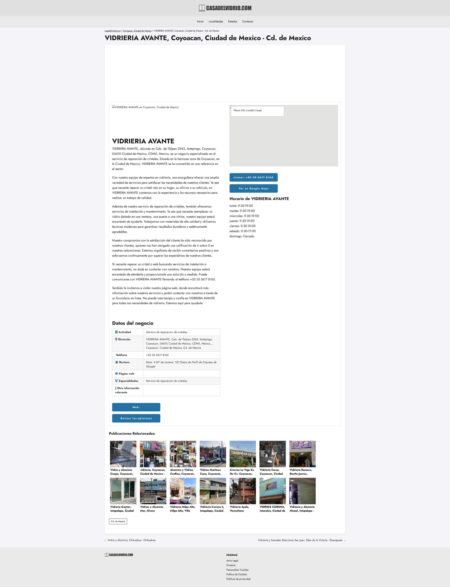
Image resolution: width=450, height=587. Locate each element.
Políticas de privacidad (238, 579)
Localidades (216, 21)
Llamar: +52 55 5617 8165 (253, 177)
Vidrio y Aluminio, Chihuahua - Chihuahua (131, 540)
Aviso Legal (232, 560)
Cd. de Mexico (118, 521)
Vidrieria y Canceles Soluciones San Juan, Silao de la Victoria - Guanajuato (300, 540)
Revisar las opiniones (136, 418)
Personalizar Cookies (237, 570)
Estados (232, 21)
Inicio (200, 21)
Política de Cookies (236, 574)
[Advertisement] (225, 69)
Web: (136, 407)
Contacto (247, 21)
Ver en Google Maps (254, 188)
